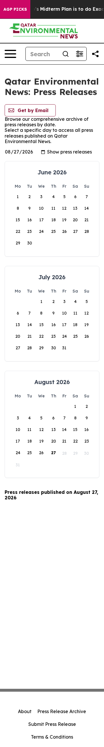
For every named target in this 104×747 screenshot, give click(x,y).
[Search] (66, 54)
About (24, 711)
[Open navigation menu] (10, 54)
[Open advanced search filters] (79, 54)
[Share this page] (95, 54)
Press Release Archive (61, 711)
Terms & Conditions (52, 737)
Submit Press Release (52, 724)
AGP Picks (15, 9)
